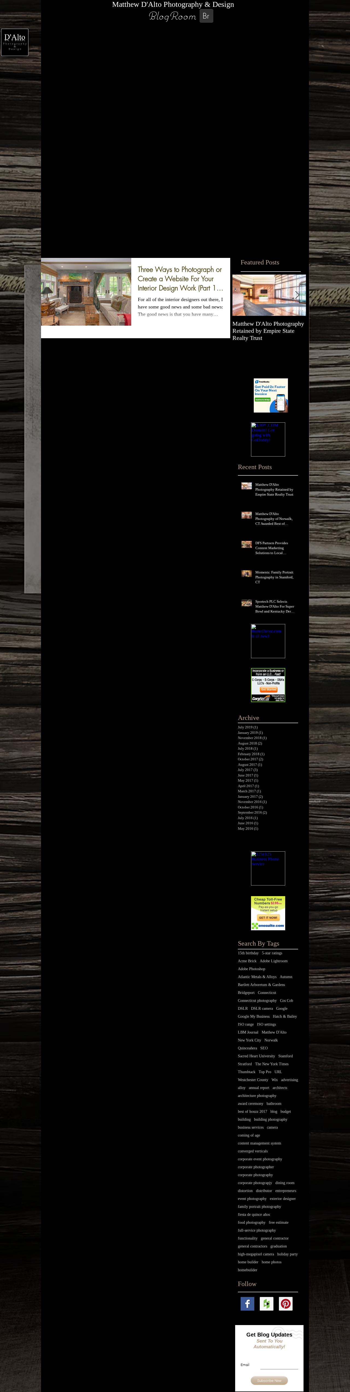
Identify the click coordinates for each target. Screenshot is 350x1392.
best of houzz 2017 (252, 1112)
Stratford (245, 1064)
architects (280, 1088)
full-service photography (257, 1230)
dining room (284, 1183)
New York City (249, 1040)
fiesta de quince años (254, 1215)
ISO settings (266, 1024)
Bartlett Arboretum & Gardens (261, 985)
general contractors (252, 1246)
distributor (264, 1191)
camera (272, 1127)
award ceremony (250, 1104)
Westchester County (253, 1080)
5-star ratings (272, 953)
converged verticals (253, 1151)
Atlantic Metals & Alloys (257, 977)
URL (278, 1072)
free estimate (278, 1222)
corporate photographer (256, 1167)
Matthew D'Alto (274, 1032)
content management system (259, 1143)
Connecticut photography (257, 1001)
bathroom (274, 1104)
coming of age (249, 1135)
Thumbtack (246, 1072)
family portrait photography (259, 1207)
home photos (271, 1262)
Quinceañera (247, 1048)
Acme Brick (247, 961)
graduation (278, 1246)
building (244, 1119)
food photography (252, 1222)
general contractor (275, 1238)
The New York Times (271, 1064)
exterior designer (283, 1199)
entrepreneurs (285, 1191)
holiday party (287, 1254)
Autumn (286, 977)
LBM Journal (248, 1032)
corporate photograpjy (255, 1183)
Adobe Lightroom (274, 961)
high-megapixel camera (256, 1254)
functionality (248, 1238)
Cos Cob (286, 1001)
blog (273, 1112)
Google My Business (254, 1016)
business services (251, 1127)
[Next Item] (297, 295)
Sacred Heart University (256, 1056)
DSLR (243, 1009)
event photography (252, 1199)
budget (286, 1112)
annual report (259, 1088)
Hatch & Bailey (285, 1016)
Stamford (285, 1056)
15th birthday (248, 953)
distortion (245, 1191)
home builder (248, 1262)
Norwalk (271, 1040)
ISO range (246, 1024)
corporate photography (255, 1175)
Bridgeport (246, 993)
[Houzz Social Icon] (266, 1304)
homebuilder (247, 1270)
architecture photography (257, 1096)
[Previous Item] (241, 295)
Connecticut (267, 993)
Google (281, 1009)
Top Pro (265, 1072)
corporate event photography (260, 1159)
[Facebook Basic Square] (247, 1304)
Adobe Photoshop (251, 969)
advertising (289, 1080)
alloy (242, 1088)
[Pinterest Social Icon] (286, 1304)
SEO (264, 1048)
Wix (275, 1080)
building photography (270, 1119)
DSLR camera (262, 1009)
